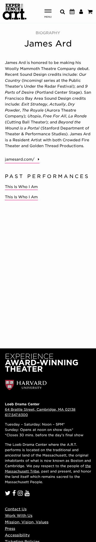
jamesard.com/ (19, 159)
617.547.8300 (16, 415)
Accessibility (17, 535)
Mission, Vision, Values (26, 522)
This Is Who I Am (21, 187)
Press (10, 528)
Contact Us (16, 509)
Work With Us (18, 515)
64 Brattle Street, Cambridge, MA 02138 (40, 409)
